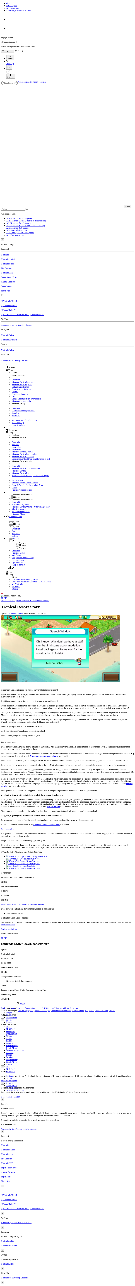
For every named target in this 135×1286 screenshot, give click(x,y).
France (9, 1022)
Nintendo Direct (18, 553)
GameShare (16, 449)
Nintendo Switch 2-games (22, 382)
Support (28, 1008)
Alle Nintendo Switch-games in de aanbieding (25, 225)
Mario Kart (5, 291)
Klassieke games (18, 509)
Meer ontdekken (8, 925)
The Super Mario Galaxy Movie (25, 579)
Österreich (10, 1071)
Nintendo (5, 255)
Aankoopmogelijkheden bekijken (32, 82)
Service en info (53, 806)
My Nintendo (17, 584)
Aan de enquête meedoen (26, 1129)
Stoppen (4, 1080)
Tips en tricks (17, 562)
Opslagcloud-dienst (9, 929)
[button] (70, 367)
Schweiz (9, 1078)
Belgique (10, 1031)
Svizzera (9, 1083)
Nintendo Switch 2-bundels (23, 456)
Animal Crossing (8, 282)
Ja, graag (16, 1097)
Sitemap (15, 589)
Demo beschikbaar (8, 904)
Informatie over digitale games (24, 420)
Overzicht (10, 3)
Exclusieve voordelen (21, 511)
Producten (16, 533)
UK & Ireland (12, 1060)
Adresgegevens (12, 8)
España (9, 1020)
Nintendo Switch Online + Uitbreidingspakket (31, 507)
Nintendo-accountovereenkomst (44, 756)
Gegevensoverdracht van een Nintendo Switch (31, 459)
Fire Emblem (6, 268)
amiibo (14, 487)
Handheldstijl (23, 904)
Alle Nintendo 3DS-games (17, 228)
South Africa (11, 1048)
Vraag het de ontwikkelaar (22, 557)
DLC (14, 396)
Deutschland (11, 1017)
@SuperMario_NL (9, 310)
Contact (112, 1010)
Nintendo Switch (8, 259)
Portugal (9, 1050)
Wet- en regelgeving (26, 1010)
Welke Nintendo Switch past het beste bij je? (30, 475)
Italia (8, 1027)
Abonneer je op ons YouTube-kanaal (16, 325)
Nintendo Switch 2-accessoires (24, 454)
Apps (14, 531)
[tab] (67, 1003)
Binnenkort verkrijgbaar (22, 389)
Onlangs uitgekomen (20, 387)
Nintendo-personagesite (21, 401)
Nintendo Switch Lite (21, 473)
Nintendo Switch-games (22, 384)
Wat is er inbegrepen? (21, 504)
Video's (15, 536)
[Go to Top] (67, 593)
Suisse (9, 1055)
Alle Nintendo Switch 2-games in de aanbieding (26, 221)
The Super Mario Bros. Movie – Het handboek (31, 582)
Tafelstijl (33, 904)
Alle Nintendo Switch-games (18, 223)
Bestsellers (16, 415)
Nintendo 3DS (7, 273)
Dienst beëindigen (42, 1010)
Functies (15, 444)
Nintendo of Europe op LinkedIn (14, 360)
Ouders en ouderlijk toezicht (13, 1008)
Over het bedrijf (38, 1008)
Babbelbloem (17, 480)
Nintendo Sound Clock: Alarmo (25, 483)
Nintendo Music (18, 514)
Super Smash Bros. (9, 277)
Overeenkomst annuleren (61, 1010)
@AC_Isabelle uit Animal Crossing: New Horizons (22, 314)
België (9, 1013)
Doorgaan (12, 1080)
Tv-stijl (41, 904)
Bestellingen (11, 6)
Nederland (10, 1069)
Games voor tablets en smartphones (26, 399)
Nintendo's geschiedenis (22, 490)
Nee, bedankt (7, 1097)
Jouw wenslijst (18, 422)
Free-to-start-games (20, 394)
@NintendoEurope (9, 305)
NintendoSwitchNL (9, 340)
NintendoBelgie (7, 335)
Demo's (15, 391)
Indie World (16, 555)
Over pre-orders (7, 829)
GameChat (16, 447)
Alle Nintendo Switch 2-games (19, 218)
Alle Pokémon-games (15, 235)
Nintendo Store (7, 264)
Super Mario (6, 286)
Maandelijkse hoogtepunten (23, 411)
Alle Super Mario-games (16, 230)
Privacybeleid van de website (66, 1008)
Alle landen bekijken (15, 1050)
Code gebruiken (18, 425)
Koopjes (15, 413)
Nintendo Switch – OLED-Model (26, 468)
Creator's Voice (18, 560)
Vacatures (16, 586)
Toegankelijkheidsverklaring (96, 1010)
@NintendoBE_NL (9, 301)
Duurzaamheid (78, 1010)
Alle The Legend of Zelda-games (20, 233)
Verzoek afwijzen (8, 1129)
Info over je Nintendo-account (18, 10)
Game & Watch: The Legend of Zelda (27, 485)
